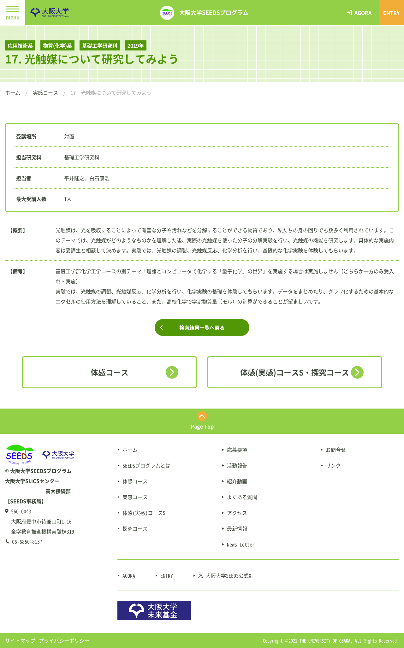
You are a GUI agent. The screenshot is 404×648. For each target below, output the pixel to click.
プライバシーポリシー (64, 640)
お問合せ (336, 449)
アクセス (237, 512)
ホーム (12, 92)
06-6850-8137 (27, 541)
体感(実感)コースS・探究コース (294, 372)
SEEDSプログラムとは (146, 465)
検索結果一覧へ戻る (202, 327)
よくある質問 (242, 497)
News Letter (241, 544)
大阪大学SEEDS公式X (228, 575)
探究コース (135, 528)
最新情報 (237, 528)
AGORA (128, 575)
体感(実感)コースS (143, 512)
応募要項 (237, 449)
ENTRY (166, 575)
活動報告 (237, 465)
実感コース (45, 92)
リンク (333, 465)
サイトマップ (20, 640)
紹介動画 (237, 481)
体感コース (109, 372)
